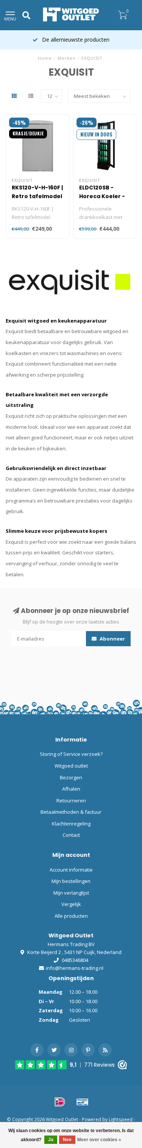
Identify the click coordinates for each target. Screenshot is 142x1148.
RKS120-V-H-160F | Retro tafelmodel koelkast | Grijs (37, 196)
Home (45, 58)
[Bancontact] (82, 1102)
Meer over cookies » (99, 1139)
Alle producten (71, 915)
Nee (67, 1139)
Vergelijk (71, 904)
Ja (50, 1139)
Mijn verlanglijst (71, 892)
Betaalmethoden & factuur (71, 811)
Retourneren (71, 800)
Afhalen (71, 788)
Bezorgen (71, 777)
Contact (71, 835)
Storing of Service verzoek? (71, 754)
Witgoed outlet (71, 765)
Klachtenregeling (71, 823)
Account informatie (71, 869)
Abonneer (111, 638)
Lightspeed (121, 1119)
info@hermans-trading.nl (74, 968)
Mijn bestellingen (71, 881)
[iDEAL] (59, 1102)
